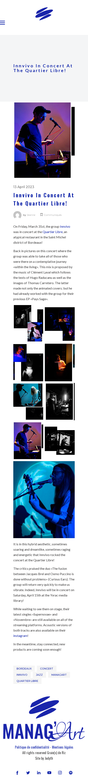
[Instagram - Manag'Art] (60, 772)
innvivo (22, 674)
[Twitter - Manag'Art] (28, 772)
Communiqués (53, 214)
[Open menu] (2, 22)
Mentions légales (62, 747)
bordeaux (24, 668)
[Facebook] (17, 772)
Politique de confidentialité (32, 747)
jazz (39, 674)
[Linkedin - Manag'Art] (38, 772)
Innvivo (65, 226)
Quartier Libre (53, 232)
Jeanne (31, 214)
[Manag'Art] (44, 13)
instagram (20, 636)
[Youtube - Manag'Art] (49, 772)
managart (59, 674)
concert (46, 668)
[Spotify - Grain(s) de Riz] (70, 772)
